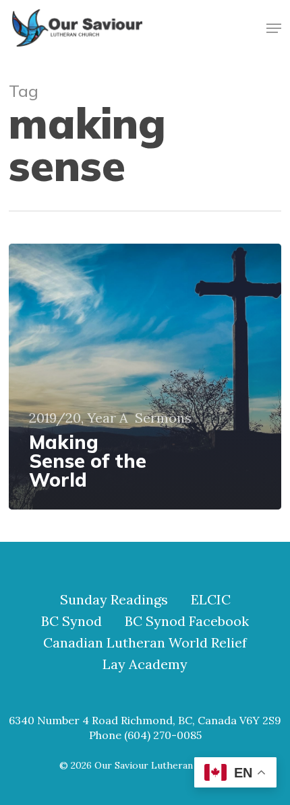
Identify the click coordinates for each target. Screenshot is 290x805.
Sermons (163, 418)
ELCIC (211, 600)
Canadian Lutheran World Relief (145, 643)
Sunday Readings (114, 600)
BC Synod (71, 621)
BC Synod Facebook (187, 621)
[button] (273, 28)
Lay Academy (145, 664)
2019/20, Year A (78, 418)
